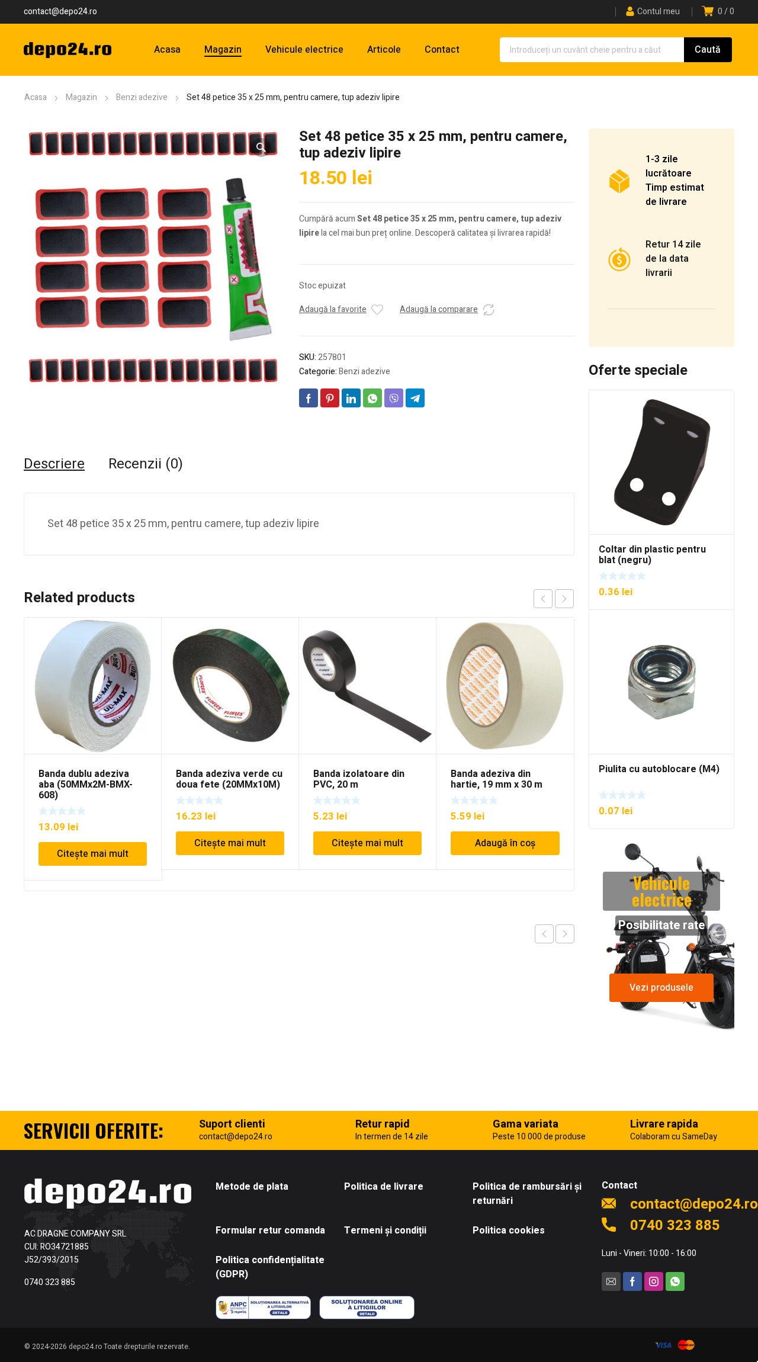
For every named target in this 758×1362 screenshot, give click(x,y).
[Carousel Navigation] (554, 598)
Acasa (35, 97)
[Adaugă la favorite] (377, 310)
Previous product (544, 933)
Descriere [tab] (54, 464)
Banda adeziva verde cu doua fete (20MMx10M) (229, 779)
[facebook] (632, 1281)
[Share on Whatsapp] (372, 397)
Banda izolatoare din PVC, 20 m (358, 779)
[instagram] (653, 1281)
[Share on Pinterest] (329, 397)
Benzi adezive (142, 97)
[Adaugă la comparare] (488, 310)
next (564, 598)
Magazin (81, 97)
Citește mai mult (93, 854)
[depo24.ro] (67, 50)
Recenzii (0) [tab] (145, 464)
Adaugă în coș (505, 843)
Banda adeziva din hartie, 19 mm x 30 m (496, 779)
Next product (564, 933)
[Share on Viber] (393, 397)
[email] (611, 1281)
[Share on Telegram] (415, 397)
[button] (261, 147)
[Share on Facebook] (308, 397)
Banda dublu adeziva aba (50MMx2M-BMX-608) (85, 784)
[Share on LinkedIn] (351, 397)
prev (543, 598)
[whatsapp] (675, 1281)
